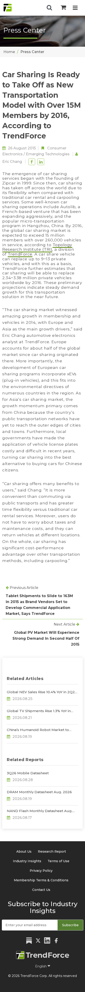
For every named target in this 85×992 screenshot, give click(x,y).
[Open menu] (75, 8)
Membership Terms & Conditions (41, 880)
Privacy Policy (41, 871)
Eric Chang (12, 161)
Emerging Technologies (48, 154)
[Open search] (49, 8)
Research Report (52, 851)
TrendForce (20, 254)
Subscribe (70, 925)
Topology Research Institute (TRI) (37, 247)
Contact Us (41, 890)
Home (9, 52)
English (41, 966)
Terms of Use (58, 861)
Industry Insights (27, 861)
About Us (24, 851)
